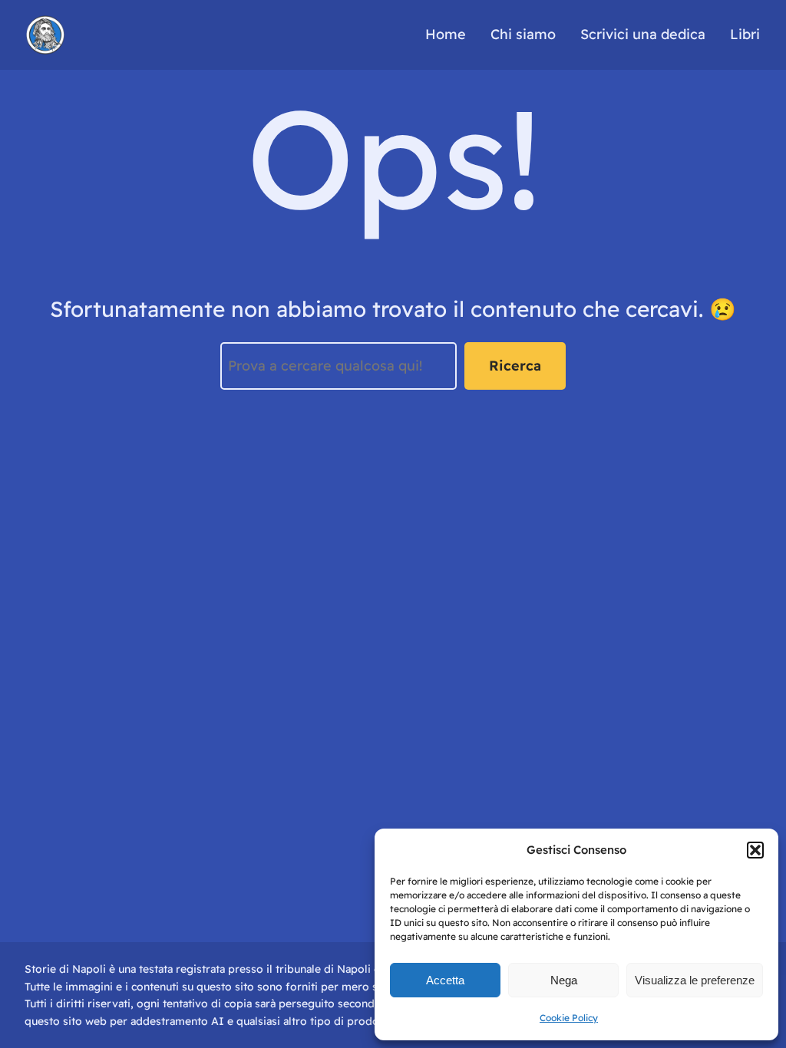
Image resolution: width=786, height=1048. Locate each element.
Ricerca (515, 365)
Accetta (445, 980)
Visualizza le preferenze (695, 980)
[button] (755, 850)
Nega (563, 980)
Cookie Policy (569, 1017)
